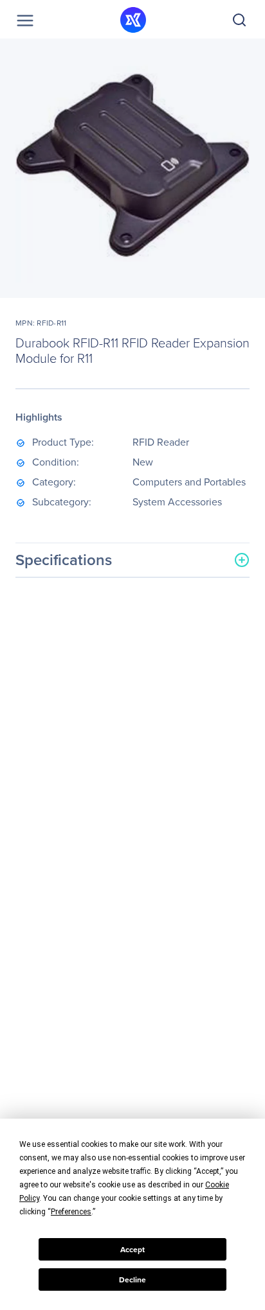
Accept (132, 1249)
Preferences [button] (71, 1211)
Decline (132, 1280)
